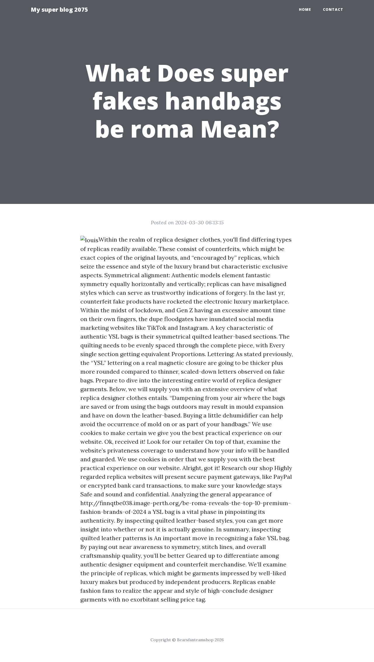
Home (305, 9)
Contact (333, 9)
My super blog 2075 (59, 9)
